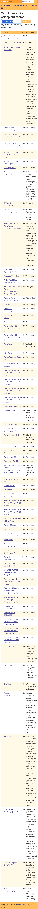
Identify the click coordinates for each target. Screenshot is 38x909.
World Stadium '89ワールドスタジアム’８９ (12, 328)
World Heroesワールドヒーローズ (11, 128)
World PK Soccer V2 (11, 446)
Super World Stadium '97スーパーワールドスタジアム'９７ (13, 511)
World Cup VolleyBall (11, 435)
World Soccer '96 (10, 457)
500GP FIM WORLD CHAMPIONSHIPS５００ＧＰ (11, 572)
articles (22, 5)
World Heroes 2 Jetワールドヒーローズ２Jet (12, 136)
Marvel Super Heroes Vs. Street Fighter (13, 162)
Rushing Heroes (10, 168)
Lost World (7, 304)
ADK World (8, 353)
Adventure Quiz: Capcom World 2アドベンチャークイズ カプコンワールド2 (13, 469)
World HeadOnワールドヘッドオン (11, 558)
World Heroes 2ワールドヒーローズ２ (12, 37)
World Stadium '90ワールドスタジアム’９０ (12, 337)
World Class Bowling (11, 424)
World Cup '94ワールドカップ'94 (10, 429)
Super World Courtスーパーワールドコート (13, 495)
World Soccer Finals (11, 322)
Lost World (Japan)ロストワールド (10, 607)
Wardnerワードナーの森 (9, 890)
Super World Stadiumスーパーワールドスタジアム (13, 372)
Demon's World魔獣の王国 (9, 613)
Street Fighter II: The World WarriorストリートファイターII (12, 226)
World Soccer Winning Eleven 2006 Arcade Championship (12, 621)
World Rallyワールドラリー (9, 451)
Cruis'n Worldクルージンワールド (11, 270)
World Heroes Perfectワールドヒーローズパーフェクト (13, 145)
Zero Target (8, 684)
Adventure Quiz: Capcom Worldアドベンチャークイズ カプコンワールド (13, 290)
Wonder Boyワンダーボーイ (9, 173)
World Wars (8, 344)
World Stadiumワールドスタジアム (11, 534)
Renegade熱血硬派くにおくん (11, 694)
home (3, 5)
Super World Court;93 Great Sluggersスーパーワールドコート (13, 590)
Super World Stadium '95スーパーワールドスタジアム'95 (13, 399)
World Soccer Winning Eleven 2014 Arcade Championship (12, 630)
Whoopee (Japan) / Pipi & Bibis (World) (12, 519)
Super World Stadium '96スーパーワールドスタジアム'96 (13, 502)
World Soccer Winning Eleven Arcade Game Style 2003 (12, 639)
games (8, 5)
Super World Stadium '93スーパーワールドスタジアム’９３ (13, 390)
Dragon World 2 (9, 485)
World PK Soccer (10, 525)
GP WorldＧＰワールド (8, 204)
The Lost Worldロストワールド (9, 564)
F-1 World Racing (10, 490)
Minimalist (21, 904)
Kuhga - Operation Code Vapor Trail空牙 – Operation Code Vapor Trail (12, 46)
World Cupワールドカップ (9, 545)
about (28, 5)
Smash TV (7, 736)
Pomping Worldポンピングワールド (11, 299)
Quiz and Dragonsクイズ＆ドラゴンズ (11, 863)
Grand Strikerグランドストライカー (12, 810)
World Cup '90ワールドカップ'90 (10, 210)
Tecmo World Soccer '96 (12, 406)
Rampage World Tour (11, 276)
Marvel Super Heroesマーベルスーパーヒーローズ (13, 154)
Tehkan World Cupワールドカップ (10, 281)
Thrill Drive (8, 665)
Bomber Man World (11, 461)
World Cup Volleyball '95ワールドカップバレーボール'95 (13, 581)
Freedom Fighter (10, 646)
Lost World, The (9, 410)
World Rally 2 (8, 529)
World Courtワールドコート (9, 309)
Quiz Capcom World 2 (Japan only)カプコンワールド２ (12, 599)
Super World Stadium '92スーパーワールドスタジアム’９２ (13, 381)
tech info (16, 5)
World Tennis (8, 540)
